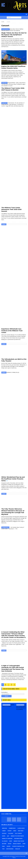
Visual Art (17, 848)
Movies (9, 843)
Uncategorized (9, 848)
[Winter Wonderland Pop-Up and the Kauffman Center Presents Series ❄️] (14, 423)
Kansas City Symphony (7, 838)
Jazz (8, 836)
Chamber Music (12, 828)
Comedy (4, 830)
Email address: (4, 692)
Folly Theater (18, 833)
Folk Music (10, 833)
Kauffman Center (18, 838)
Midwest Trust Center (19, 841)
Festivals (4, 833)
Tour (3, 848)
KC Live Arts (4, 841)
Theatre (8, 846)
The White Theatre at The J (18, 846)
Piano (3, 846)
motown (4, 843)
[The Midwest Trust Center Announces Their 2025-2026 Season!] (14, 154)
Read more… (6, 46)
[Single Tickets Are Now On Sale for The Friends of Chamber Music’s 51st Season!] (8, 756)
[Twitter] (14, 819)
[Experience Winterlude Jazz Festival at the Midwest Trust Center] (14, 275)
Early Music (20, 830)
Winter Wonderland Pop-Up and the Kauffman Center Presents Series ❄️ (13, 479)
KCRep (10, 841)
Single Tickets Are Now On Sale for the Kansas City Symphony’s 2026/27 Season (14, 34)
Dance (14, 830)
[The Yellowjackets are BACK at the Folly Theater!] (14, 350)
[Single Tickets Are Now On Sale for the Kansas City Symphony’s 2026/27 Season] (14, 29)
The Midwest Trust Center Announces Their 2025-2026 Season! (11, 209)
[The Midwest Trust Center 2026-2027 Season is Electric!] (14, 84)
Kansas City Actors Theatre (17, 836)
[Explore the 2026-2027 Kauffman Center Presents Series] (14, 57)
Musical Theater (17, 843)
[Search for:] (14, 17)
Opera (23, 843)
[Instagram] (19, 819)
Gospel (3, 836)
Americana (4, 828)
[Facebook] (9, 819)
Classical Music (21, 828)
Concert (9, 830)
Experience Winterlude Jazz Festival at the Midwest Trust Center (11, 330)
